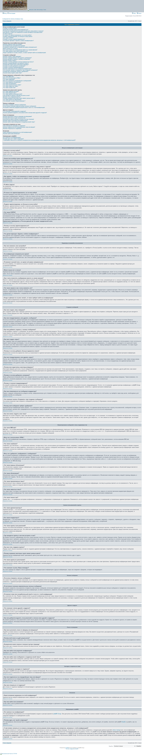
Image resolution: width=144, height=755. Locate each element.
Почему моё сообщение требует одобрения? (15, 71)
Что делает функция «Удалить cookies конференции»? (18, 40)
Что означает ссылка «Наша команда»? (14, 101)
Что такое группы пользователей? (12, 94)
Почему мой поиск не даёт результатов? (14, 118)
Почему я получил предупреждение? (13, 67)
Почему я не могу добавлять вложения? (14, 66)
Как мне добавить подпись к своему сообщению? (16, 59)
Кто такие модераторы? (9, 92)
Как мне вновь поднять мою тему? (12, 73)
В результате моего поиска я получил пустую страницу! (18, 119)
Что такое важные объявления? (12, 82)
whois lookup (116, 730)
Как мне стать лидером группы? (12, 97)
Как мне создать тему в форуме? (12, 56)
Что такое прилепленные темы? (12, 85)
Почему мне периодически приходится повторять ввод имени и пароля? (23, 31)
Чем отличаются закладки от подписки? (14, 125)
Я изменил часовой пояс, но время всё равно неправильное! (20, 47)
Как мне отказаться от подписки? (12, 128)
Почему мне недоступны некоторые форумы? (16, 64)
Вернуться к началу (7, 155)
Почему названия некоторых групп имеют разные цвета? (19, 98)
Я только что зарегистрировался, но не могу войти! (17, 35)
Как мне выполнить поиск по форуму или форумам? (17, 116)
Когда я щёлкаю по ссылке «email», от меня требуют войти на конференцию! (24, 52)
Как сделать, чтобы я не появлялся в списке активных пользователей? (23, 32)
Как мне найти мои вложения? (11, 133)
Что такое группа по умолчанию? (12, 99)
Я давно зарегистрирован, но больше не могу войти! (17, 36)
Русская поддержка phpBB (72, 748)
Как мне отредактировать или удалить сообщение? (17, 57)
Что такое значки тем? (9, 87)
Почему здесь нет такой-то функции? (13, 139)
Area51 (124, 722)
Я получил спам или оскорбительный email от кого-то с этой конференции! (24, 107)
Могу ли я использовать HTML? (11, 78)
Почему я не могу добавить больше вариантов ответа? (18, 62)
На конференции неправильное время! (14, 45)
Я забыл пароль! (7, 33)
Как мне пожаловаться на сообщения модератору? (17, 68)
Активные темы (19, 18)
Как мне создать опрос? (9, 60)
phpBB (67, 747)
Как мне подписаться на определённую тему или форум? (19, 127)
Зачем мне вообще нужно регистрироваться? (15, 29)
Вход (5, 13)
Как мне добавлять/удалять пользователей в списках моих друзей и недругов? (25, 112)
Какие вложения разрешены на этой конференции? (17, 132)
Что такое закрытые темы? (10, 86)
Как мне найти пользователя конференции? (15, 120)
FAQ (134, 13)
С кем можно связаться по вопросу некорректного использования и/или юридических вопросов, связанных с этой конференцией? (39, 140)
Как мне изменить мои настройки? (12, 44)
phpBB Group (57, 713)
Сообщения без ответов (8, 18)
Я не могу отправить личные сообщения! (14, 104)
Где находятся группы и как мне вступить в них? (16, 95)
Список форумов (7, 21)
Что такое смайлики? (9, 79)
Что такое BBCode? (8, 76)
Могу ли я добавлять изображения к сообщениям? (17, 80)
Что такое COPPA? (8, 38)
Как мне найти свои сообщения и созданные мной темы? (19, 122)
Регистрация (12, 13)
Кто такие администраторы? (11, 91)
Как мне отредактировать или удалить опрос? (16, 63)
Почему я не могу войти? (10, 28)
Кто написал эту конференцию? (12, 137)
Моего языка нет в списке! (10, 48)
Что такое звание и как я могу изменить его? (15, 51)
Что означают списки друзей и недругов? (14, 111)
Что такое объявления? (9, 83)
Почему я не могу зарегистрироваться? (14, 39)
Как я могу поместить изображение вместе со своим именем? (20, 50)
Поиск (139, 13)
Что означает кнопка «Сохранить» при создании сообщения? (20, 70)
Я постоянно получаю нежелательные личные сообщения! (19, 106)
